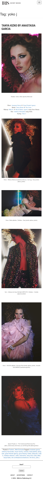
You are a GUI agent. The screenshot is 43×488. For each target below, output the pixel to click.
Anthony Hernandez (19, 111)
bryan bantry (19, 452)
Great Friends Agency (29, 105)
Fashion (11, 450)
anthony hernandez (8, 452)
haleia (29, 453)
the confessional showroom (20, 457)
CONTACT (30, 475)
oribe (17, 455)
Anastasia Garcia (16, 105)
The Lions (28, 107)
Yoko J (24, 114)
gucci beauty (23, 453)
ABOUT (12, 475)
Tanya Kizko (20, 107)
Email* (22, 464)
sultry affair (37, 455)
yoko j (37, 457)
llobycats (35, 453)
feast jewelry (33, 452)
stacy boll (30, 455)
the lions (32, 457)
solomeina (23, 455)
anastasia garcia (34, 450)
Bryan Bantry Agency (22, 109)
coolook (26, 452)
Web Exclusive (19, 450)
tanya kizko (7, 457)
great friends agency (11, 453)
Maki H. (11, 109)
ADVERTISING (21, 475)
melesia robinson (9, 455)
